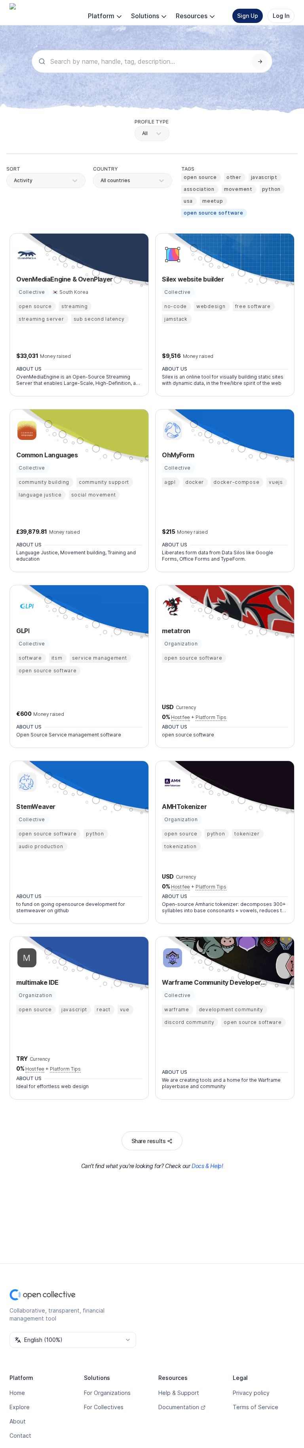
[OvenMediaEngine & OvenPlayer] (25, 254)
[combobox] (101, 180)
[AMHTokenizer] (171, 782)
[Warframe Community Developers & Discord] (171, 957)
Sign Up (247, 15)
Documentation (178, 1407)
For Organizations (107, 1392)
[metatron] (171, 606)
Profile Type (152, 122)
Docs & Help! (207, 1166)
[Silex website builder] (171, 254)
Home (17, 1392)
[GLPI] (25, 606)
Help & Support (178, 1392)
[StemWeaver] (25, 782)
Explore (20, 1407)
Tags (187, 169)
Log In (281, 15)
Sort (13, 169)
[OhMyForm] (171, 430)
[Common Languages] (25, 430)
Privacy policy (251, 1392)
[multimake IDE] (25, 957)
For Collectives (104, 1407)
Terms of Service (255, 1407)
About (18, 1421)
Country (105, 169)
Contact (20, 1435)
